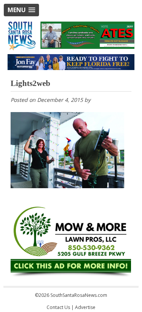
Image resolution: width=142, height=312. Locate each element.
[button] (21, 10)
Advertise (85, 307)
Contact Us (58, 307)
